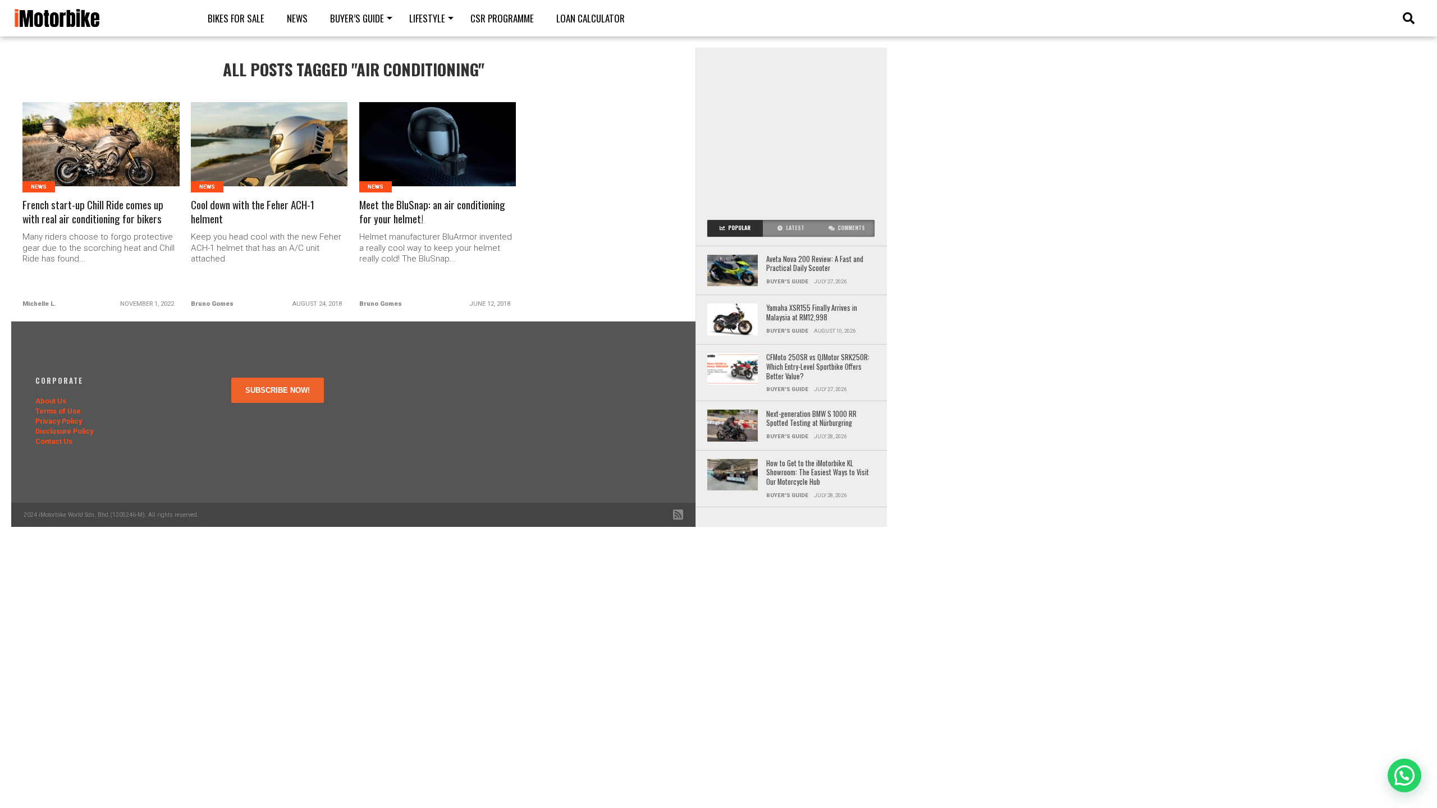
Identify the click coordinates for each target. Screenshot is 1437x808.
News (297, 18)
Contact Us (53, 441)
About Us (50, 401)
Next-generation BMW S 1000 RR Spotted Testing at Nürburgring (811, 419)
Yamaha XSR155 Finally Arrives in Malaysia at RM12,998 (811, 313)
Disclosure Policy (64, 431)
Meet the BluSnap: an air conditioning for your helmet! (432, 212)
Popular (739, 228)
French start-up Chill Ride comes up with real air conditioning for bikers (92, 212)
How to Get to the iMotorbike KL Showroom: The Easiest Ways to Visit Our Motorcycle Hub (817, 473)
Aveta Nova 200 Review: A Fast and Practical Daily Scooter (814, 264)
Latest (795, 228)
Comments (851, 228)
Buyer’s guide (357, 18)
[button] (1404, 775)
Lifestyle (427, 18)
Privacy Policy (58, 421)
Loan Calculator (590, 18)
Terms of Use (58, 411)
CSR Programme (502, 18)
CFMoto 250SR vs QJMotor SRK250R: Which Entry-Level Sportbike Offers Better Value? (817, 367)
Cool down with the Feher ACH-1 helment (252, 212)
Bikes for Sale (236, 18)
